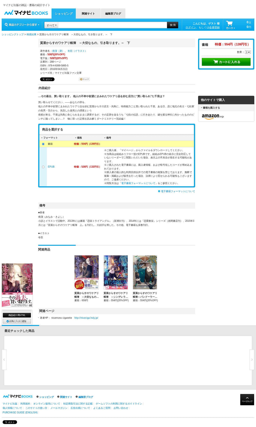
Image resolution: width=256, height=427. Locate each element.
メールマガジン (58, 408)
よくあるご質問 (101, 408)
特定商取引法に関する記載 (78, 403)
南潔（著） (58, 50)
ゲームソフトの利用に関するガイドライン (119, 403)
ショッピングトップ (13, 34)
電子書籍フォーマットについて (138, 183)
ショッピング (46, 397)
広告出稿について (80, 408)
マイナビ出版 (10, 403)
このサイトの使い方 (36, 408)
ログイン (191, 27)
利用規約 (25, 403)
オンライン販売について (46, 403)
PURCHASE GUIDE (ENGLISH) (20, 412)
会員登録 (214, 27)
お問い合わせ (121, 408)
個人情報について (12, 408)
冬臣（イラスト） (77, 50)
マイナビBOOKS (26, 11)
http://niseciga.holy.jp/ (86, 317)
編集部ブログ (86, 397)
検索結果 (31, 34)
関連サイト (66, 397)
